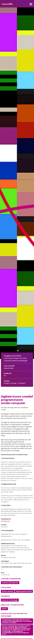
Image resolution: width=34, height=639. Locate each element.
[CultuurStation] (7, 3)
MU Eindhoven (5, 521)
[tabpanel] (17, 183)
